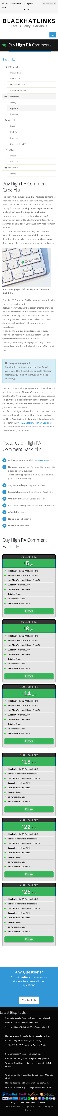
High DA (14, 132)
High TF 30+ (15, 78)
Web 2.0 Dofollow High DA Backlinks (34, 422)
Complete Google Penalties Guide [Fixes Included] (27, 1018)
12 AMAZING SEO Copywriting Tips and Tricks (25, 1045)
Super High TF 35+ (18, 84)
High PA (14, 108)
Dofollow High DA (18, 144)
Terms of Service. (27, 1102)
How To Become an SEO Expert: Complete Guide (27, 1082)
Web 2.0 (11, 120)
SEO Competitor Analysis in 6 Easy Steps (23, 1053)
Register (29, 3)
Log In (28, 9)
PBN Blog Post (14, 66)
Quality (13, 102)
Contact (42, 1102)
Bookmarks (12, 167)
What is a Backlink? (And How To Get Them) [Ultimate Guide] (29, 1076)
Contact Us (29, 1000)
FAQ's (13, 1102)
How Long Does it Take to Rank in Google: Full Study (28, 1035)
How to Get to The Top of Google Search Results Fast (28, 1087)
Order (29, 611)
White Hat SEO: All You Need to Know (21, 1022)
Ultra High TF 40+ (18, 90)
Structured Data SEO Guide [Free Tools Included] (27, 1027)
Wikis (11, 149)
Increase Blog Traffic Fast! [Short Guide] (23, 1040)
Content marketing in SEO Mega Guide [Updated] (27, 1058)
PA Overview (42, 460)
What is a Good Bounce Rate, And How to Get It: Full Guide (28, 1065)
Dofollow (14, 114)
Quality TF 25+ (16, 72)
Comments (13, 96)
